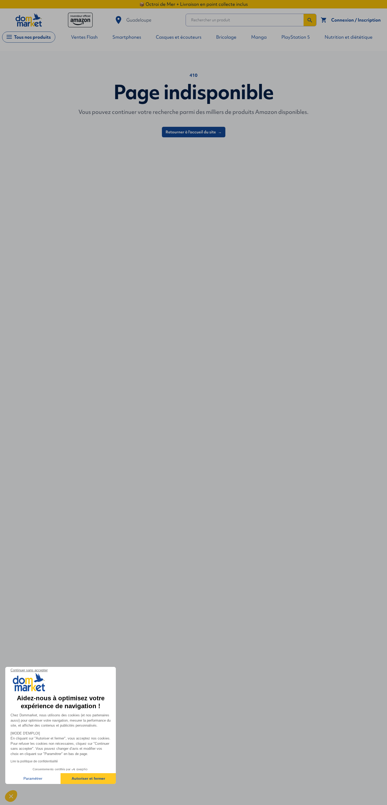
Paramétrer (32, 778)
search (310, 20)
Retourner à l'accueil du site (194, 132)
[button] (11, 796)
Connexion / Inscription (356, 20)
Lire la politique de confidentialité (34, 761)
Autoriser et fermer (88, 778)
